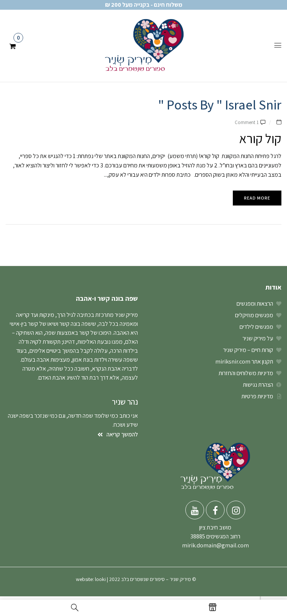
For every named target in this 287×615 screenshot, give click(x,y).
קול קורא (260, 138)
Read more (257, 198)
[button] (12, 45)
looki (100, 579)
